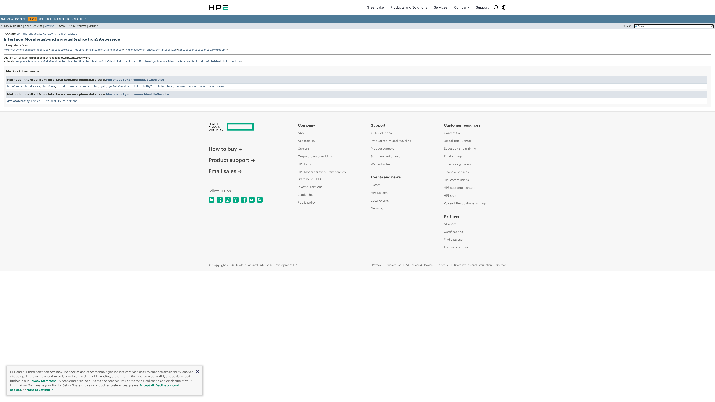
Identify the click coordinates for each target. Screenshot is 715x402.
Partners (451, 216)
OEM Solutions (381, 133)
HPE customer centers (459, 187)
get (103, 86)
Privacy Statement (43, 381)
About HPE (305, 133)
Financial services (456, 172)
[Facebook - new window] (244, 200)
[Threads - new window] (236, 200)
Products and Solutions (408, 7)
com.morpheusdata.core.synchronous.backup (47, 33)
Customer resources (462, 125)
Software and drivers (385, 156)
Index (74, 19)
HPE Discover (380, 192)
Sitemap (501, 265)
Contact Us (452, 133)
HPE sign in (452, 195)
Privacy (376, 265)
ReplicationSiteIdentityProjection (98, 49)
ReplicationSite (61, 49)
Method (49, 26)
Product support (229, 160)
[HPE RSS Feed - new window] (260, 200)
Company (461, 7)
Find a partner (454, 239)
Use (41, 19)
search (221, 86)
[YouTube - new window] (252, 200)
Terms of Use (393, 265)
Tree (49, 19)
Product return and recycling (391, 141)
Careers (303, 148)
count (61, 86)
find (95, 86)
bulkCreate (14, 86)
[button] (197, 372)
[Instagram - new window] (228, 200)
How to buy (223, 149)
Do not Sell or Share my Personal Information (464, 265)
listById (147, 86)
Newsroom (378, 208)
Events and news (386, 177)
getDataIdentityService (23, 101)
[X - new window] (220, 200)
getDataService (119, 86)
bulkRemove (32, 86)
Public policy (307, 202)
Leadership (306, 195)
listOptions (164, 86)
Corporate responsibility (315, 156)
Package (20, 19)
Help (83, 19)
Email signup (453, 156)
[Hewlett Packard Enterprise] (218, 7)
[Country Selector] (504, 7)
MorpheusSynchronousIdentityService (151, 49)
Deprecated (61, 19)
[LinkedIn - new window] (211, 200)
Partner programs (456, 247)
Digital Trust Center (457, 141)
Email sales (222, 171)
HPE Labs (304, 164)
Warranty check (382, 164)
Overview (7, 19)
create (72, 86)
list (135, 86)
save (202, 86)
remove (180, 86)
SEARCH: (628, 26)
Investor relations (310, 187)
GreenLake (375, 7)
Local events (380, 200)
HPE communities (456, 180)
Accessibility (306, 141)
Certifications (453, 232)
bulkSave (49, 86)
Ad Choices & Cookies (419, 265)
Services (440, 7)
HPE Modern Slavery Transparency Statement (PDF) (322, 175)
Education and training (460, 148)
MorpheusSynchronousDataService (26, 49)
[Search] (496, 7)
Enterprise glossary (457, 164)
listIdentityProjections (60, 101)
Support (482, 7)
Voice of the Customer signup (465, 203)
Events (375, 185)
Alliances (450, 224)
